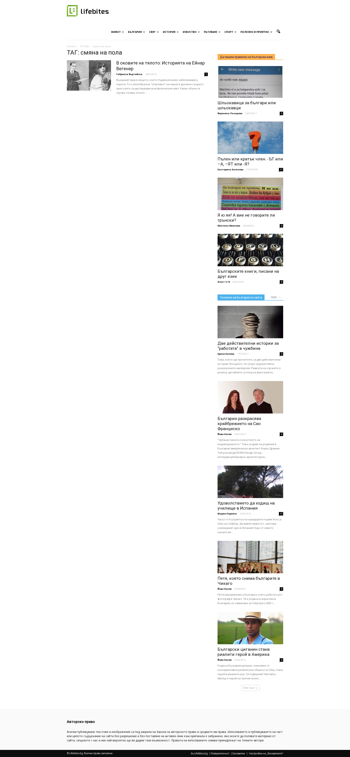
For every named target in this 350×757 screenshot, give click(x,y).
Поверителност (220, 753)
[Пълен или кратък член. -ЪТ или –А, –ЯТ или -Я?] (250, 137)
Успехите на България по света (241, 297)
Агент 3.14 (224, 281)
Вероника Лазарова (230, 113)
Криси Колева (226, 353)
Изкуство (189, 32)
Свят (152, 32)
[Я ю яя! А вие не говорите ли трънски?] (250, 194)
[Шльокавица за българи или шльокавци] (250, 81)
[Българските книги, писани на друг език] (250, 250)
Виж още (248, 687)
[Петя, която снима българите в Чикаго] (250, 557)
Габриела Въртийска (129, 74)
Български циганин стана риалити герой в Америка (244, 652)
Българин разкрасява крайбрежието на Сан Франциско (239, 423)
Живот (116, 32)
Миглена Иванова (229, 225)
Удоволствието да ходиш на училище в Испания (246, 506)
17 (281, 169)
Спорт (228, 32)
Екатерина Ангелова (230, 169)
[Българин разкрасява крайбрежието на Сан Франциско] (250, 397)
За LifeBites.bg (199, 753)
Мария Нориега (227, 513)
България (135, 32)
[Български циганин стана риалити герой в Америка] (250, 628)
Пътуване (210, 32)
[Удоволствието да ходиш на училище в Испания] (250, 482)
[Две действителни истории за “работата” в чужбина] (250, 322)
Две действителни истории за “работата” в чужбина (248, 346)
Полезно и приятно (254, 32)
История (169, 32)
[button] (278, 32)
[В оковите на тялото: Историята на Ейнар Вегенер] (89, 75)
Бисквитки (239, 753)
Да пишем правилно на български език (246, 57)
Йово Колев (225, 434)
